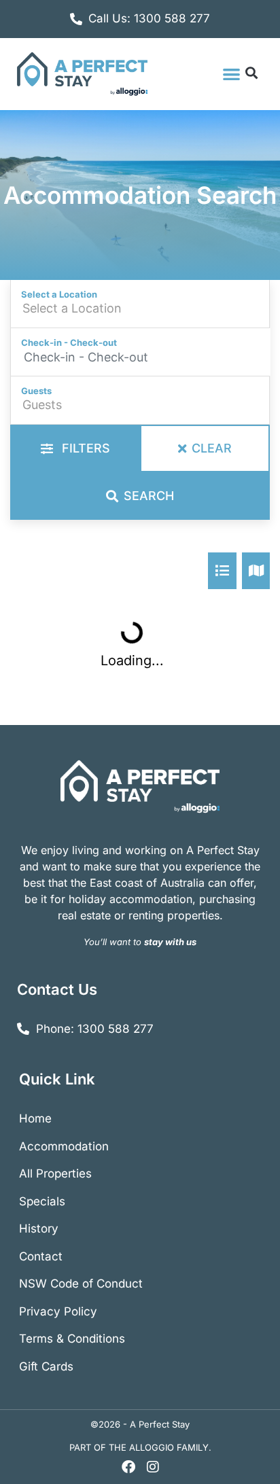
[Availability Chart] (222, 570)
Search (149, 496)
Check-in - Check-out (69, 342)
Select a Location (59, 294)
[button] (231, 74)
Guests (36, 390)
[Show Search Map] (256, 570)
